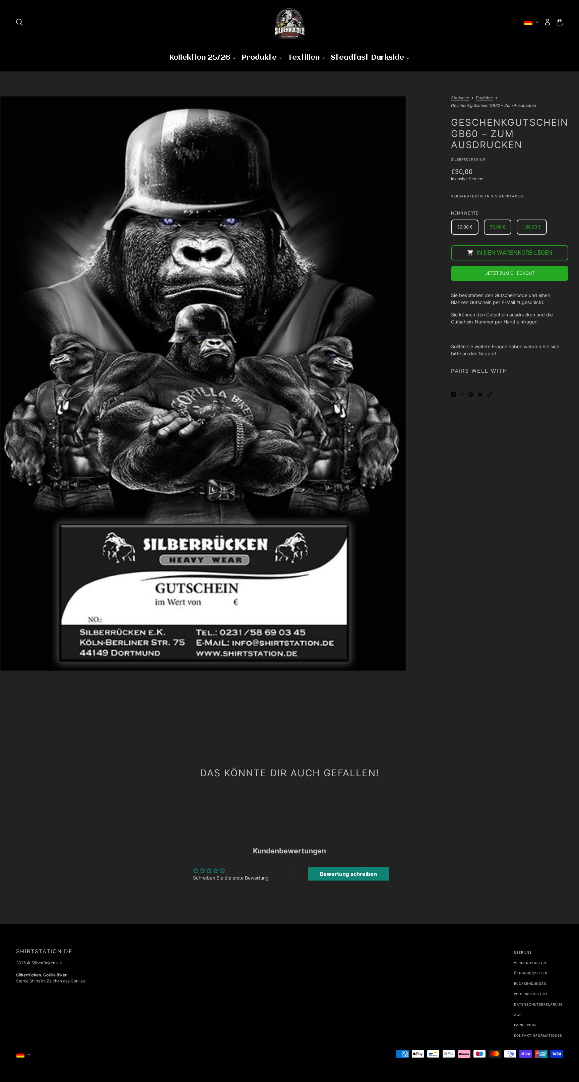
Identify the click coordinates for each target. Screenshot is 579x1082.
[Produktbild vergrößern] (203, 383)
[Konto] (547, 22)
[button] (490, 393)
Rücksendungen (530, 983)
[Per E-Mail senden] (480, 393)
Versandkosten (530, 963)
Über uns (523, 952)
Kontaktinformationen (538, 1035)
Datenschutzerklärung (538, 1004)
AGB (518, 1015)
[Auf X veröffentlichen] (462, 393)
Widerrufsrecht (531, 994)
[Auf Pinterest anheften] (471, 393)
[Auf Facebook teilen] (453, 393)
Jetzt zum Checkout (509, 273)
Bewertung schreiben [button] (348, 873)
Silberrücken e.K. (469, 159)
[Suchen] (19, 22)
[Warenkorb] (559, 22)
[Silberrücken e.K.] (289, 22)
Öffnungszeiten (531, 973)
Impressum (525, 1025)
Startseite (460, 98)
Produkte (484, 98)
